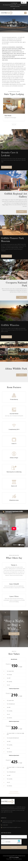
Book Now (14, 633)
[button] (24, 2)
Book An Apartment (14, 791)
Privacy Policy (9, 859)
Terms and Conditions (17, 859)
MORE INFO (6, 167)
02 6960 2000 (14, 3)
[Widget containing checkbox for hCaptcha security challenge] (11, 841)
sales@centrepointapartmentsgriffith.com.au (12, 827)
